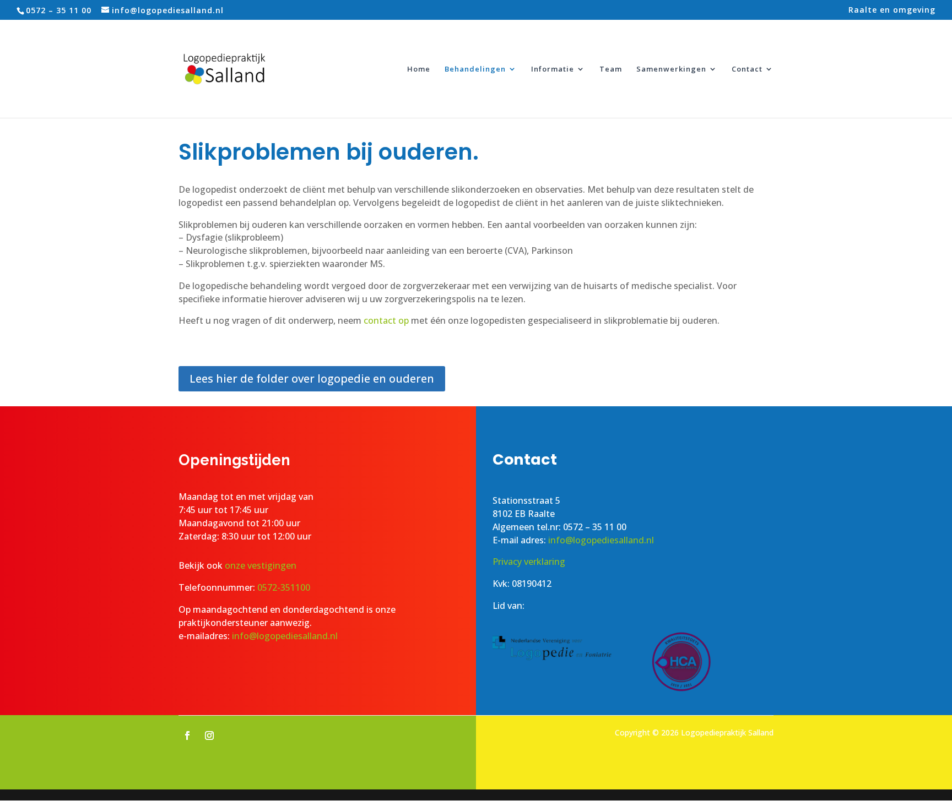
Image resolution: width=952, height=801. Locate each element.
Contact (747, 69)
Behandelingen (475, 69)
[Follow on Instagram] (209, 735)
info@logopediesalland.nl (285, 636)
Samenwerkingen (671, 69)
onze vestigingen (262, 565)
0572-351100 (283, 587)
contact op (386, 320)
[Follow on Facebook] (187, 735)
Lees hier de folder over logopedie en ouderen (312, 378)
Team (610, 69)
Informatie (552, 69)
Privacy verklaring (529, 561)
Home (418, 69)
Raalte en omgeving (891, 10)
